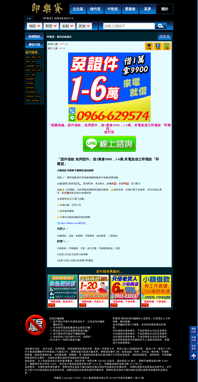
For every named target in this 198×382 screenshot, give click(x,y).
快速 (28, 70)
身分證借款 (31, 92)
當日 (39, 70)
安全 (28, 75)
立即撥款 (30, 83)
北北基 (78, 9)
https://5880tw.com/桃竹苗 (73, 223)
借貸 (28, 101)
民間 (28, 62)
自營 (34, 62)
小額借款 (30, 96)
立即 (39, 57)
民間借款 (30, 79)
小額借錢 (30, 66)
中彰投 (113, 9)
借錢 (34, 57)
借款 (28, 57)
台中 (34, 70)
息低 (34, 75)
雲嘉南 (130, 9)
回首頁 (164, 36)
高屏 (147, 9)
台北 (37, 66)
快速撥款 (35, 101)
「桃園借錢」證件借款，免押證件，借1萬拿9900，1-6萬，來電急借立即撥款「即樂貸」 (46, 8)
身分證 (38, 96)
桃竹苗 (95, 9)
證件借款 (30, 88)
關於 (164, 9)
